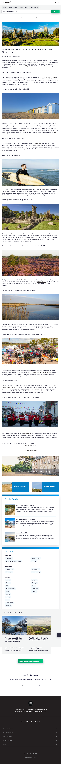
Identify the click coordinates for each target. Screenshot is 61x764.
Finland (8, 597)
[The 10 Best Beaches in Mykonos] (30, 522)
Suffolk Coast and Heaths (28, 280)
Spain (7, 591)
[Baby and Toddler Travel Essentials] (15, 487)
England (14, 57)
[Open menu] (58, 2)
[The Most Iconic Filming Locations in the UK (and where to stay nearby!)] (14, 635)
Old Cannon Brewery (37, 389)
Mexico (34, 561)
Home (22, 18)
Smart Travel (23, 7)
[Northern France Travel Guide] (45, 487)
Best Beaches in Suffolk (30, 450)
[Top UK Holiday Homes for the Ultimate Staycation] (39, 635)
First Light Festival (51, 77)
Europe (28, 18)
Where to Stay (36, 558)
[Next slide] (59, 635)
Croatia (34, 591)
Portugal (34, 583)
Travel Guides (34, 7)
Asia (33, 586)
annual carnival (27, 434)
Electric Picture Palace (28, 130)
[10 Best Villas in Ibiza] (30, 536)
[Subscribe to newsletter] (39, 685)
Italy (7, 586)
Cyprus (8, 594)
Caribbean (35, 589)
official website (41, 282)
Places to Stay (13, 7)
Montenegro (9, 603)
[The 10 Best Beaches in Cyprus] (30, 509)
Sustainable (35, 569)
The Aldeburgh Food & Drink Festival (40, 372)
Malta (7, 600)
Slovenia (8, 606)
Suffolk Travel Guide (30, 446)
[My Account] (55, 2)
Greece (34, 580)
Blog (4, 7)
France (8, 583)
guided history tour (11, 234)
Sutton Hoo (38, 143)
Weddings (9, 572)
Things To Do (9, 569)
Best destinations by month (13, 561)
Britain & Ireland (36, 18)
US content (9, 558)
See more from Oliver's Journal (29, 661)
